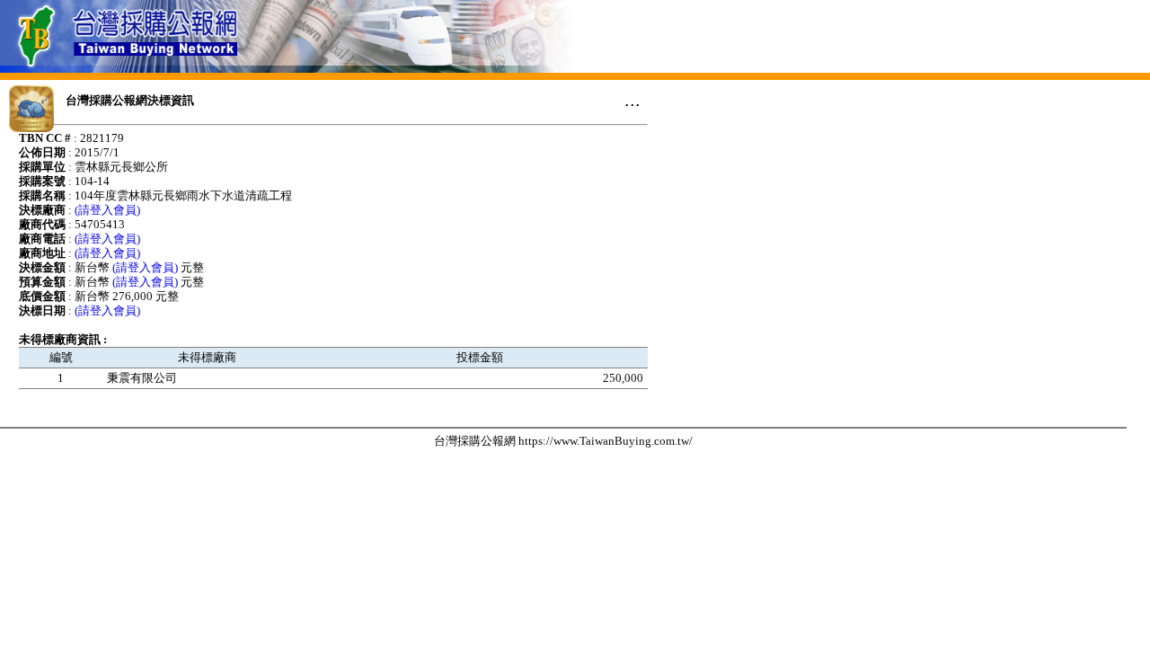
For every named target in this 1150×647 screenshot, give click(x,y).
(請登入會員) (107, 210)
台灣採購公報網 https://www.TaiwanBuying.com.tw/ (563, 441)
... (632, 100)
